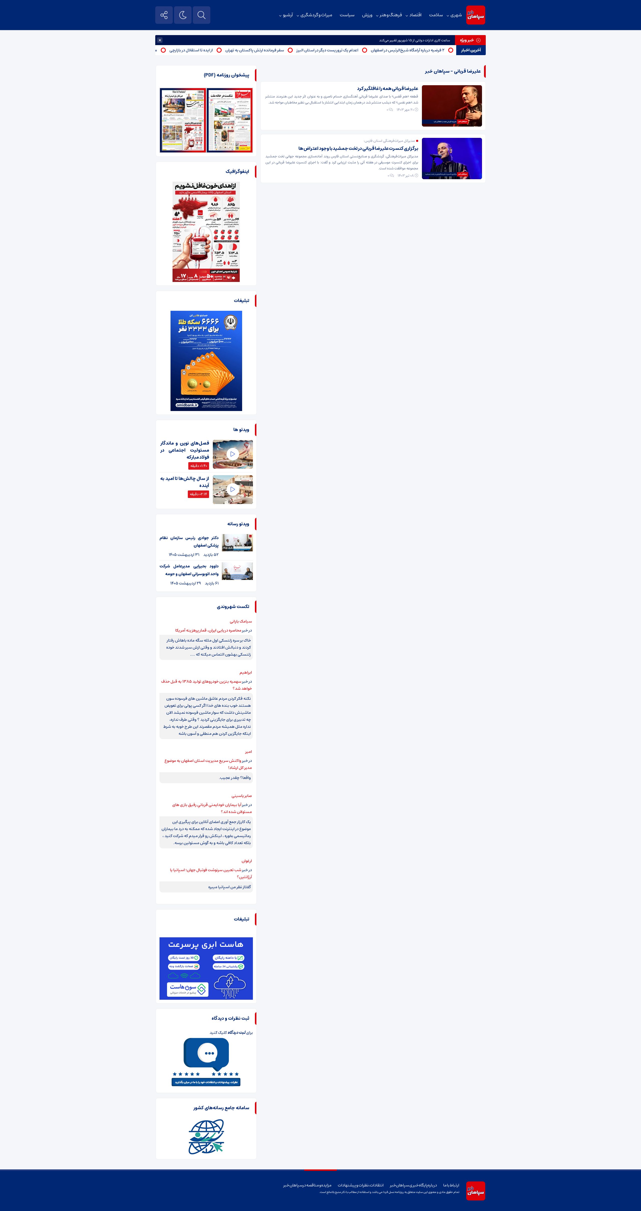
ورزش (367, 15)
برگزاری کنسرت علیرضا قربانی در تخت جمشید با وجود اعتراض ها (358, 148)
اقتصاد (415, 15)
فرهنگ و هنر (391, 15)
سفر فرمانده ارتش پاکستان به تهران (279, 50)
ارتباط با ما (451, 1185)
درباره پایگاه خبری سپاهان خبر (413, 1185)
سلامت (436, 15)
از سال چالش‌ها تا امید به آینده (184, 482)
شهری (456, 15)
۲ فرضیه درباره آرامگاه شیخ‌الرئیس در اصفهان (432, 50)
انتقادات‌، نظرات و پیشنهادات (361, 1185)
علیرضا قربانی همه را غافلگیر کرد (387, 88)
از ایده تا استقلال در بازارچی (215, 50)
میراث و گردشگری (316, 15)
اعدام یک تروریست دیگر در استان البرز (352, 50)
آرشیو (288, 15)
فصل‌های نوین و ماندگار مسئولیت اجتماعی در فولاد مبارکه (184, 450)
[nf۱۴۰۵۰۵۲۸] (229, 91)
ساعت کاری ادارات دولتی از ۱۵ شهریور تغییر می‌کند (414, 40)
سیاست (347, 15)
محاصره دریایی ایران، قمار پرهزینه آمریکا (208, 630)
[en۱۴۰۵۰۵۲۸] (182, 91)
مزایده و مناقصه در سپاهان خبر (307, 1185)
